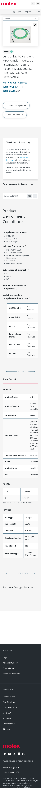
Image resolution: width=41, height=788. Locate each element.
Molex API (7, 713)
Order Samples (9, 723)
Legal (5, 657)
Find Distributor (9, 702)
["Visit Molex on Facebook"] (19, 753)
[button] (35, 25)
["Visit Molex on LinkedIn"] (5, 753)
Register (28, 11)
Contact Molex (9, 696)
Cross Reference (10, 707)
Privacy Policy (8, 668)
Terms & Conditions (11, 673)
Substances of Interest (14, 270)
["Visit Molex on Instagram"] (23, 753)
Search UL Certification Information (18, 502)
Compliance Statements (15, 232)
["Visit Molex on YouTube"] (9, 753)
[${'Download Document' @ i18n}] (35, 196)
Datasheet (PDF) (11, 196)
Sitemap (6, 729)
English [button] (18, 12)
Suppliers (7, 718)
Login (38, 11)
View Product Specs (14, 105)
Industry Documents (13, 246)
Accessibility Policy (10, 663)
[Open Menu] (38, 3)
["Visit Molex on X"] (14, 753)
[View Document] (29, 196)
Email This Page (13, 114)
